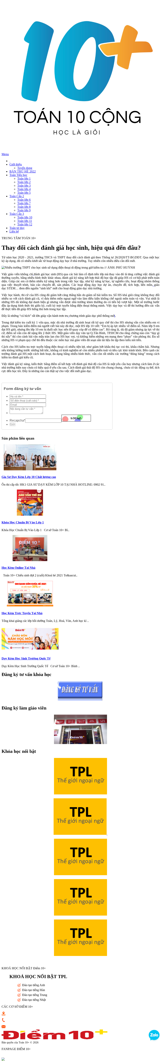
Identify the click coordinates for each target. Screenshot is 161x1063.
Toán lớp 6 (24, 199)
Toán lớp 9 (24, 210)
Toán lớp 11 (24, 221)
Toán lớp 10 (24, 217)
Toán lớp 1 (24, 178)
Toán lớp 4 (24, 189)
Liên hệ (14, 231)
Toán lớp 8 (24, 206)
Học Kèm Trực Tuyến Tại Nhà (22, 613)
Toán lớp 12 (24, 224)
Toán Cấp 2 (16, 196)
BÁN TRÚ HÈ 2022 (22, 171)
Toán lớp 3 (24, 185)
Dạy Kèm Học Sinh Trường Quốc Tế (26, 658)
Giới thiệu (15, 164)
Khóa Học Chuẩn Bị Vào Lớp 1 (23, 522)
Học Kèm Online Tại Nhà (18, 567)
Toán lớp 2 (24, 182)
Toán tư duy (17, 228)
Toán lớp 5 (24, 192)
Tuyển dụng (24, 168)
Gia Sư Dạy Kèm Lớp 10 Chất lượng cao (29, 477)
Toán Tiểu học (18, 175)
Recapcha (17, 420)
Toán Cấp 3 (16, 213)
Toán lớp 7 (24, 203)
